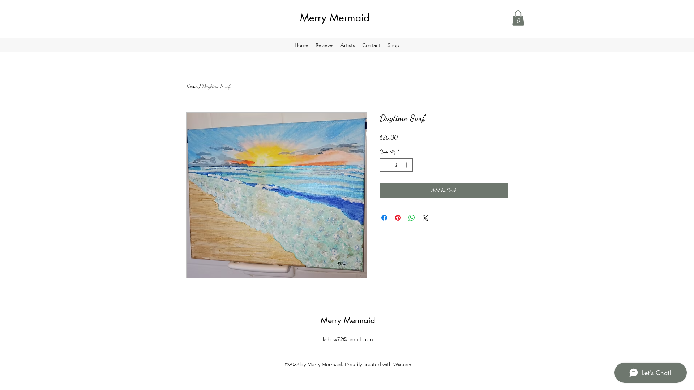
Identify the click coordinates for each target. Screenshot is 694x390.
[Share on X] (425, 217)
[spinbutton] (396, 165)
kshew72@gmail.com (348, 339)
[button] (518, 18)
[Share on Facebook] (384, 217)
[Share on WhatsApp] (411, 217)
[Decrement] (385, 165)
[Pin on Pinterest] (398, 217)
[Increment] (407, 165)
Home (191, 86)
